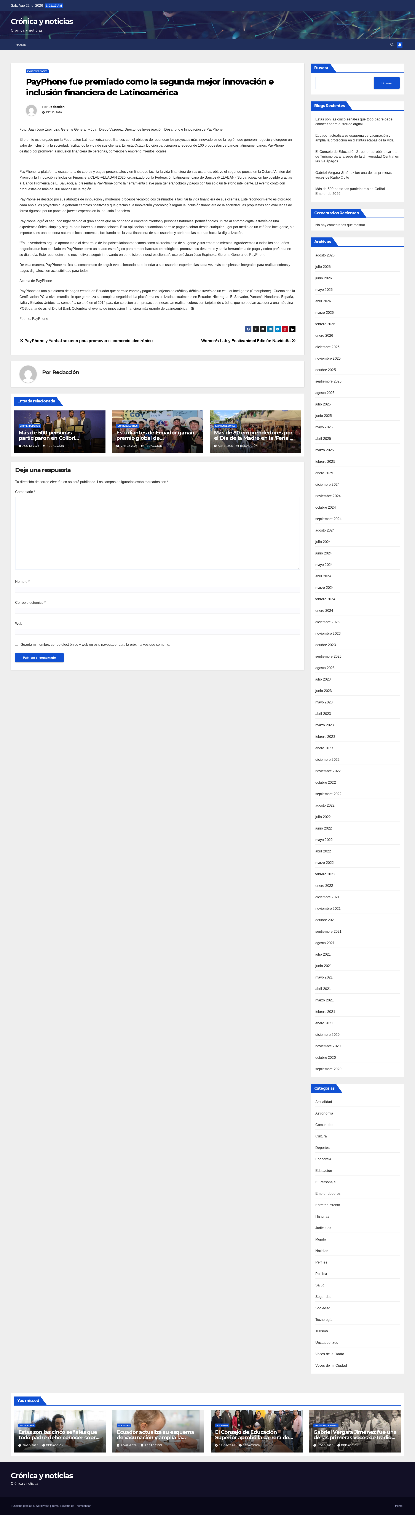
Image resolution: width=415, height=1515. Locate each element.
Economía (323, 1159)
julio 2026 (323, 267)
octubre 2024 (325, 507)
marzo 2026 (324, 312)
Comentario (25, 492)
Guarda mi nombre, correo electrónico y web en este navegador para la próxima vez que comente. (95, 644)
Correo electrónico (30, 602)
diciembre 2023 (327, 622)
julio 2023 (323, 679)
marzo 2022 (324, 863)
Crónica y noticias (42, 21)
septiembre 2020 (328, 1069)
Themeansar (83, 1505)
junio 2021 (323, 966)
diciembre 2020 (327, 1034)
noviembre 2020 (328, 1046)
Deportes (322, 1148)
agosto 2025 (325, 393)
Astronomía (324, 1113)
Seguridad (323, 1297)
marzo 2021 (324, 1000)
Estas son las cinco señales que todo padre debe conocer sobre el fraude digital (58, 1437)
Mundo (320, 1239)
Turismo (321, 1331)
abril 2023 (323, 714)
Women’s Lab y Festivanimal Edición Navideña (246, 340)
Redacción (56, 107)
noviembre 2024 (328, 496)
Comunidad (324, 1125)
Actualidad (323, 1102)
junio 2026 (323, 278)
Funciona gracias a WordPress (30, 1505)
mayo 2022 (324, 840)
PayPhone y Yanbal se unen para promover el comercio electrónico (88, 340)
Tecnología (324, 1319)
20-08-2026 (30, 1445)
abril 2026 (323, 301)
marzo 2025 (324, 450)
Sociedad (322, 1308)
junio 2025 (323, 416)
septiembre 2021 (328, 931)
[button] (392, 44)
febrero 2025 (325, 461)
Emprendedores (37, 71)
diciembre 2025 (327, 347)
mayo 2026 (324, 289)
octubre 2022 (325, 782)
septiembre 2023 (328, 656)
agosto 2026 (325, 255)
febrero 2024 (325, 599)
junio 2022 (323, 828)
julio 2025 (323, 404)
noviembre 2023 (328, 633)
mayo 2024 (324, 565)
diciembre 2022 (327, 759)
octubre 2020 (325, 1057)
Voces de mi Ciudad (331, 1365)
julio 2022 (323, 817)
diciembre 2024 (327, 484)
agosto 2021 (325, 943)
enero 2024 (324, 610)
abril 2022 (323, 851)
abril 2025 (323, 438)
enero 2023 (324, 748)
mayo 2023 (324, 702)
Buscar (321, 68)
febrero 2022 (325, 874)
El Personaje (325, 1182)
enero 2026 (324, 335)
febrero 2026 (325, 324)
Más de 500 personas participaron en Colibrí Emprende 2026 (47, 438)
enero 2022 (324, 885)
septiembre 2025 (328, 381)
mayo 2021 (324, 977)
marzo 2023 (324, 725)
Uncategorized (326, 1342)
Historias (322, 1216)
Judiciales (323, 1228)
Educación (323, 1170)
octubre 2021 (325, 920)
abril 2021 (323, 989)
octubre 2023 (325, 645)
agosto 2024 (325, 530)
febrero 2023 (325, 736)
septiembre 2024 (328, 519)
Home (21, 45)
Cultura (321, 1136)
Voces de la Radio (329, 1354)
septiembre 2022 (328, 794)
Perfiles (321, 1262)
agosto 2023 (325, 668)
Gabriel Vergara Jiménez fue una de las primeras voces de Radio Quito (355, 1437)
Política (321, 1274)
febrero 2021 (325, 1012)
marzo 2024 (324, 587)
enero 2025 (324, 473)
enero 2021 (324, 1023)
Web (18, 623)
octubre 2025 (325, 370)
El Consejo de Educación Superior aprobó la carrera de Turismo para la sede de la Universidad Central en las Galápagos (357, 156)
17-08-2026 (227, 1445)
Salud (320, 1285)
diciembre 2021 (327, 897)
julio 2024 (323, 542)
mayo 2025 (324, 427)
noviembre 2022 (328, 771)
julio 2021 (323, 954)
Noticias (321, 1251)
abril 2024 (323, 576)
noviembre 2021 (328, 908)
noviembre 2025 (328, 358)
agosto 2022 (325, 805)
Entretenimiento (327, 1205)
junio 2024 (323, 553)
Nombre (22, 581)
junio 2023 (323, 691)
